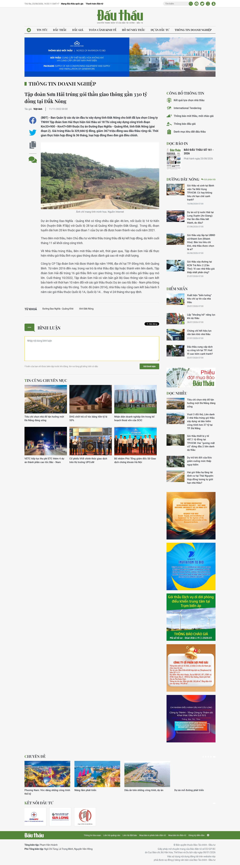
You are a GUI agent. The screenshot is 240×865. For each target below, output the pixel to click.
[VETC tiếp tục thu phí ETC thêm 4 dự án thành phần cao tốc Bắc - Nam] (45, 441)
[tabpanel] (47, 778)
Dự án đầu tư (160, 30)
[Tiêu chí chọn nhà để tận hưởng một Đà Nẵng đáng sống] (45, 399)
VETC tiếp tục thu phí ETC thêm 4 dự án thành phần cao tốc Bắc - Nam (44, 460)
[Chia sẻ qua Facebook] (32, 120)
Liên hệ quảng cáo (111, 835)
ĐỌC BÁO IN (177, 143)
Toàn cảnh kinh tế (102, 30)
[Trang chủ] (29, 30)
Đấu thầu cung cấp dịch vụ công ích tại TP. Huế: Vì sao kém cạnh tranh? (200, 350)
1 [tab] (203, 756)
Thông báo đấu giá (185, 123)
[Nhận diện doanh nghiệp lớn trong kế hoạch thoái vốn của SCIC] (135, 399)
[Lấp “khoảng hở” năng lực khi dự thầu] (175, 318)
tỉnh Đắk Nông (86, 308)
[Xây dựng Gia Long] (60, 817)
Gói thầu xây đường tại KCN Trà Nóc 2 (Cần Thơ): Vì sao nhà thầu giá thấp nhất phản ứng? (201, 266)
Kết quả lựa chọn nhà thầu (189, 100)
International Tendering (187, 108)
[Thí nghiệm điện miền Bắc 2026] (33, 817)
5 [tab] (214, 756)
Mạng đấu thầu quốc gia (72, 3)
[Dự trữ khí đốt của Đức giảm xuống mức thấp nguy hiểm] (175, 461)
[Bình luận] (32, 157)
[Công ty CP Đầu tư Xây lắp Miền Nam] (85, 817)
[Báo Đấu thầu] (34, 835)
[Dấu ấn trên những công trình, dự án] (147, 774)
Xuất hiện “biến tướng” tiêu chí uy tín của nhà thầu (199, 299)
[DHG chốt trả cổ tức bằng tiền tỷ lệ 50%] (90, 399)
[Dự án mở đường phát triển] (197, 774)
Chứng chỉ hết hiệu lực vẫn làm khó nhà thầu (199, 332)
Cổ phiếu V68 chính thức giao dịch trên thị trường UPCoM (88, 460)
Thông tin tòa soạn (92, 835)
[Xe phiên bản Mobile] (208, 4)
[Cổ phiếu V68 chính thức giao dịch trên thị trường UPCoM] (90, 441)
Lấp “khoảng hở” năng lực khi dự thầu (201, 316)
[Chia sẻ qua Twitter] (32, 132)
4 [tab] (211, 756)
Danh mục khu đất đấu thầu (190, 131)
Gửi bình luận (149, 366)
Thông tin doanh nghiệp (193, 30)
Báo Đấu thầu (120, 17)
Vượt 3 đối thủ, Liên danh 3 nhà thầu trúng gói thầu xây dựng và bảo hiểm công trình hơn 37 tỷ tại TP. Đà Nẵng (201, 421)
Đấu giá (77, 30)
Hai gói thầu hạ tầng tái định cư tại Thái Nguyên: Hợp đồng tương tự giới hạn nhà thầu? (200, 477)
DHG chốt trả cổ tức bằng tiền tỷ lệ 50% (88, 418)
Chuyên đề (35, 756)
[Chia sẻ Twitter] (202, 4)
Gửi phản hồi (210, 179)
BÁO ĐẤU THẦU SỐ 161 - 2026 (199, 151)
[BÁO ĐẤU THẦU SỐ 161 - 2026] (174, 159)
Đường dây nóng (183, 179)
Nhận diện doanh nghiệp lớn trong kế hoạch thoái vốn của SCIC (134, 418)
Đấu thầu (60, 30)
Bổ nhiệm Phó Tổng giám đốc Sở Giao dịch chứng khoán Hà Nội (135, 460)
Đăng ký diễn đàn (197, 835)
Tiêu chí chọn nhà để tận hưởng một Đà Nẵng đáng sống (44, 418)
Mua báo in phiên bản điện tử (152, 835)
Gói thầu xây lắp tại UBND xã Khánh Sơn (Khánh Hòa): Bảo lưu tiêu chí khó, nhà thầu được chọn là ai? (201, 242)
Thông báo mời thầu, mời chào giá (194, 116)
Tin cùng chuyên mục (45, 380)
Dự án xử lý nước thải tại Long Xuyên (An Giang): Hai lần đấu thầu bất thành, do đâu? (200, 217)
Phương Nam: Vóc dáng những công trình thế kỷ (47, 792)
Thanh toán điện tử (94, 3)
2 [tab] (205, 756)
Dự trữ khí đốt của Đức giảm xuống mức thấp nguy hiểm (199, 461)
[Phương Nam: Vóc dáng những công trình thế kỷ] (47, 774)
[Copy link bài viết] (32, 145)
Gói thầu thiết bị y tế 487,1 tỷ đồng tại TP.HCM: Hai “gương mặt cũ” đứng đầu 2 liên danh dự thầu (201, 443)
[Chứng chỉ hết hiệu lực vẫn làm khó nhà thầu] (175, 334)
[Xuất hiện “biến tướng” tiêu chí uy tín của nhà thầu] (175, 299)
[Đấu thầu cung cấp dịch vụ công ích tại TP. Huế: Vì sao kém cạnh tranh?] (175, 350)
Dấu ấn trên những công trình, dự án (143, 790)
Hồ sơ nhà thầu (133, 30)
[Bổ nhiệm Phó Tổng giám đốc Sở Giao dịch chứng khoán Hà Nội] (135, 441)
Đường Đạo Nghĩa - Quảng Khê (57, 308)
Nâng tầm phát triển (85, 790)
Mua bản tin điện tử (177, 835)
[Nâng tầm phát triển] (97, 774)
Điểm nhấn (177, 288)
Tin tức (42, 30)
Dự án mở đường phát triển (189, 790)
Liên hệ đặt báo (130, 835)
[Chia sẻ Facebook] (196, 4)
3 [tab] (208, 756)
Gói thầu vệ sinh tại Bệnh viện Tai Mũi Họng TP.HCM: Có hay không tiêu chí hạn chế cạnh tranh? (200, 192)
